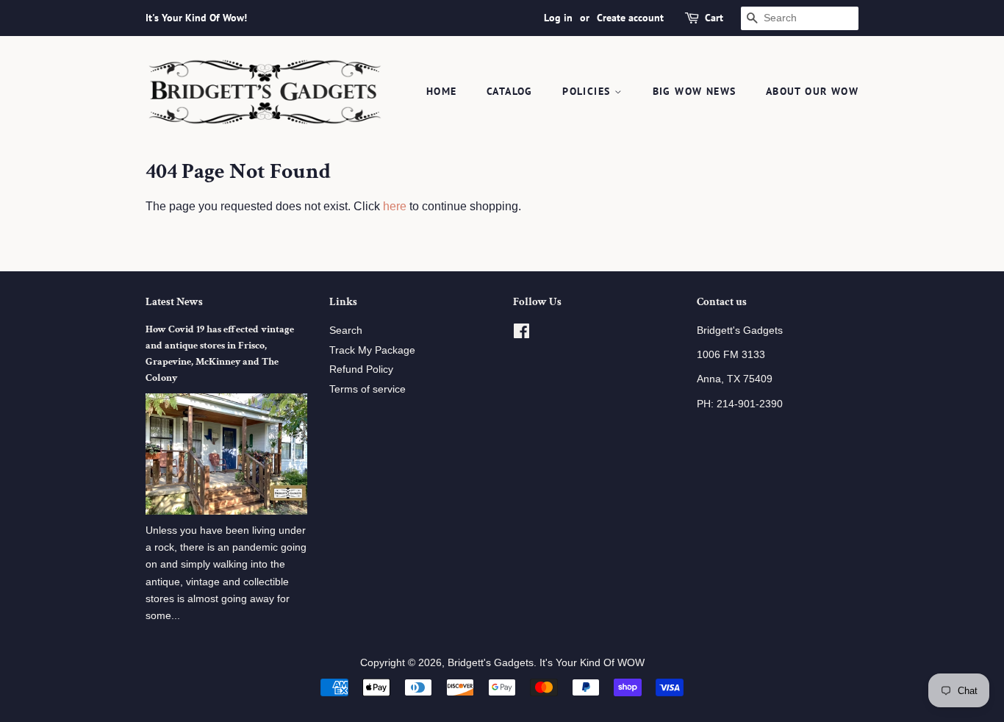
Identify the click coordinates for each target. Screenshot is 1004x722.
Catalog (510, 91)
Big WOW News (694, 91)
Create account (630, 17)
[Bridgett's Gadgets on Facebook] (521, 334)
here (394, 206)
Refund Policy (361, 369)
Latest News (174, 302)
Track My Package (372, 350)
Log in (558, 17)
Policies (588, 91)
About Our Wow (812, 91)
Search (345, 330)
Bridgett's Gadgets (491, 662)
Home (441, 91)
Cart (714, 17)
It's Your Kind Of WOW (592, 662)
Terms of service (367, 389)
